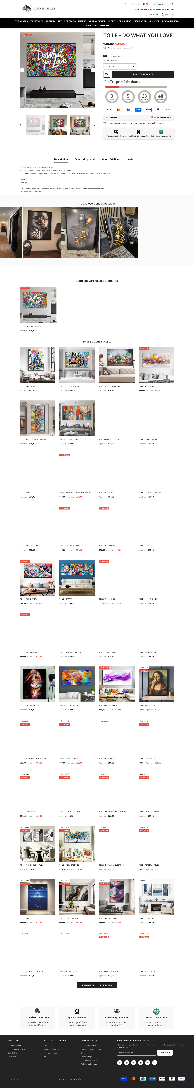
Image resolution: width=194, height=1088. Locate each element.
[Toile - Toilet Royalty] (156, 950)
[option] (57, 70)
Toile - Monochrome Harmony (112, 812)
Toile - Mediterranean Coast (33, 759)
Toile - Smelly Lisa (147, 705)
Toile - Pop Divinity (28, 599)
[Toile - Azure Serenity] (77, 950)
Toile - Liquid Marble (68, 918)
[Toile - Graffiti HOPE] (37, 524)
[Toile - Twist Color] (117, 631)
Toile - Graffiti (66, 599)
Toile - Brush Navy (147, 918)
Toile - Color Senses (29, 705)
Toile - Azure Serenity (69, 971)
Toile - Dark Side (106, 759)
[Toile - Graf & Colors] (37, 365)
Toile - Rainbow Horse (148, 652)
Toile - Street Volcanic (109, 386)
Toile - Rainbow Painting (70, 652)
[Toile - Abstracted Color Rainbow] (77, 471)
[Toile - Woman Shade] (156, 578)
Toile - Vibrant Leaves (69, 865)
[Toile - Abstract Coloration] (37, 418)
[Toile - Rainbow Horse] (156, 631)
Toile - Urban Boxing (148, 759)
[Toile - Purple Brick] (117, 684)
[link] (37, 1018)
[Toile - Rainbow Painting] (77, 631)
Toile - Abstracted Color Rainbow (75, 493)
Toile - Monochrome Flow (32, 865)
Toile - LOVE (144, 546)
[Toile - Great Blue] (37, 897)
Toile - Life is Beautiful (69, 386)
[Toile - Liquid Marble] (77, 897)
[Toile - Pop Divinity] (37, 578)
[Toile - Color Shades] (37, 631)
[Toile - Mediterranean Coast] (37, 737)
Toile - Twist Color (108, 652)
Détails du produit (84, 159)
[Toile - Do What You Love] (38, 305)
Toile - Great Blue (28, 918)
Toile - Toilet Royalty (148, 971)
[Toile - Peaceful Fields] (156, 844)
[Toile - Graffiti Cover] (117, 471)
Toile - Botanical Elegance (111, 865)
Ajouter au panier (143, 74)
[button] (22, 70)
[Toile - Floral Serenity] (77, 790)
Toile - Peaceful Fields (149, 865)
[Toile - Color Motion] (77, 684)
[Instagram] (126, 1062)
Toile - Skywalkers (28, 812)
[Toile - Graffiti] (77, 578)
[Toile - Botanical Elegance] (117, 844)
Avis (130, 159)
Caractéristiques (112, 159)
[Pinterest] (133, 1062)
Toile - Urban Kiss (107, 599)
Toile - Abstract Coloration (33, 439)
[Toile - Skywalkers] (37, 790)
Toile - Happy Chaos (108, 546)
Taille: (110, 61)
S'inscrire (165, 1053)
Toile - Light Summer (108, 971)
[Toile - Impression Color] (117, 418)
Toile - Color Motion (69, 705)
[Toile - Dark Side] (117, 737)
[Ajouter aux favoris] (106, 74)
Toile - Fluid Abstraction (31, 971)
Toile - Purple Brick (108, 705)
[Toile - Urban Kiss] (117, 578)
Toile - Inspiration (147, 386)
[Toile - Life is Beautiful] (77, 365)
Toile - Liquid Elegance (149, 812)
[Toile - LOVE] (156, 524)
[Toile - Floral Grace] (77, 737)
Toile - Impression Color (110, 439)
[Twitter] (154, 1062)
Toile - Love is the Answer (71, 546)
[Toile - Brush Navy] (156, 897)
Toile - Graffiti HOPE (29, 546)
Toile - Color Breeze (148, 439)
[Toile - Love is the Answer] (77, 524)
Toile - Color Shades (29, 652)
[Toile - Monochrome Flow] (37, 844)
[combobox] (161, 4)
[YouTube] (147, 1062)
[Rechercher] (163, 4)
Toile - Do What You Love (31, 326)
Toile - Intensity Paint (69, 439)
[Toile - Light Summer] (117, 950)
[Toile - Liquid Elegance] (156, 790)
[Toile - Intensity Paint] (77, 418)
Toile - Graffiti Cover (109, 493)
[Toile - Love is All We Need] (156, 471)
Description (61, 159)
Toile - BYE (24, 493)
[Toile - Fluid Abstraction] (37, 950)
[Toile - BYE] (37, 471)
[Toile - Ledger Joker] (117, 897)
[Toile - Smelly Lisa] (156, 684)
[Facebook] (119, 1062)
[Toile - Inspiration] (156, 365)
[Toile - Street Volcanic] (117, 365)
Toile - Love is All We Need (150, 493)
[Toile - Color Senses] (37, 684)
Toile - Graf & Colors (29, 386)
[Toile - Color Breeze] (156, 418)
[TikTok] (140, 1062)
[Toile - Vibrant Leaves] (77, 844)
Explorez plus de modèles (97, 985)
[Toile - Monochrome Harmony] (117, 790)
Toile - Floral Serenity (69, 812)
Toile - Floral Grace (68, 759)
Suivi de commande (132, 4)
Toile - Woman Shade (148, 599)
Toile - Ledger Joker (108, 918)
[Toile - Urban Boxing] (156, 737)
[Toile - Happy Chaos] (117, 524)
